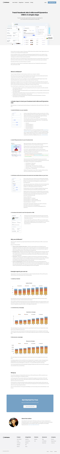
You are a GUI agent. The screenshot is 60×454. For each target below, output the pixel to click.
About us (52, 439)
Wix (26, 444)
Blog (43, 439)
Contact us (53, 442)
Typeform (25, 131)
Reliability (18, 444)
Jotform (29, 131)
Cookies (55, 451)
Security (18, 446)
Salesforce (27, 439)
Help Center (44, 442)
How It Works (19, 439)
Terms (48, 451)
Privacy (51, 451)
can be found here (44, 134)
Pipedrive (26, 442)
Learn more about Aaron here (33, 424)
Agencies (35, 439)
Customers (18, 442)
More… (26, 446)
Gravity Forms (45, 129)
